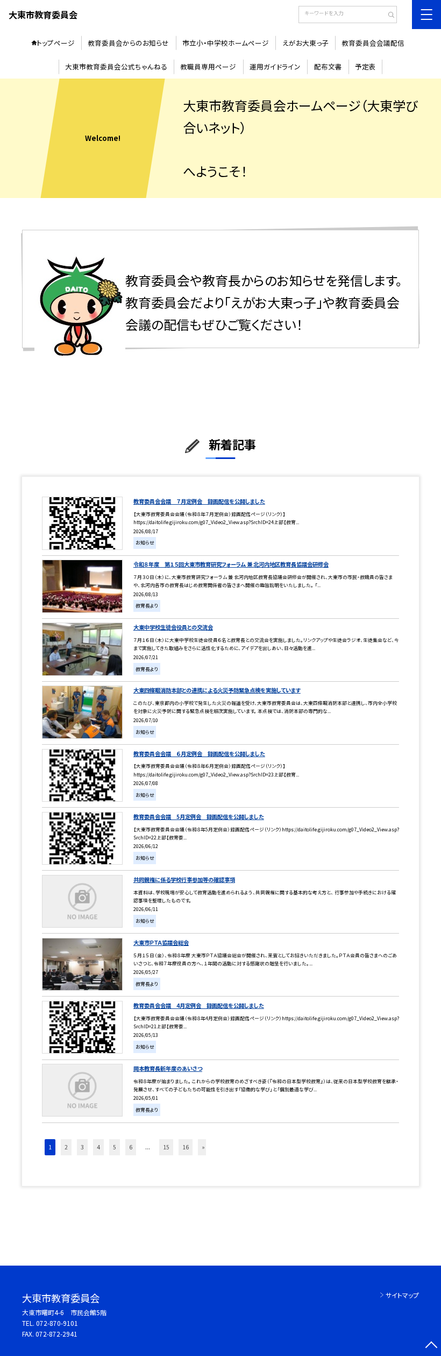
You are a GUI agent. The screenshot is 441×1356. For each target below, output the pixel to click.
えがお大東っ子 (305, 43)
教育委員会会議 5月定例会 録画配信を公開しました (198, 817)
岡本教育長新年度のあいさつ (167, 1068)
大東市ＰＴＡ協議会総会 (161, 942)
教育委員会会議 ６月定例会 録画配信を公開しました (199, 754)
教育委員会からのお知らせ (128, 43)
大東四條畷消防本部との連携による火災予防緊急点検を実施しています (217, 690)
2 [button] (66, 1147)
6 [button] (130, 1147)
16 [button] (185, 1147)
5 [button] (114, 1147)
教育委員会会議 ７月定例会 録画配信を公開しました (199, 501)
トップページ (56, 43)
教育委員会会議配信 (373, 43)
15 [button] (166, 1147)
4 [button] (98, 1147)
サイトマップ (402, 1295)
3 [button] (82, 1147)
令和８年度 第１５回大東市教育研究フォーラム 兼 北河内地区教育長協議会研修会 (231, 564)
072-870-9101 (57, 1322)
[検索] (387, 15)
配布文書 (328, 66)
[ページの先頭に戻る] (431, 1346)
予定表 (365, 66)
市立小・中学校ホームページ (225, 43)
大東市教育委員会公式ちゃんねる (116, 66)
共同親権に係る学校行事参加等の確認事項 (184, 879)
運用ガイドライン (275, 66)
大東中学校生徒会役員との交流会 (173, 627)
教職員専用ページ (208, 66)
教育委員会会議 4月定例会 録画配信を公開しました (198, 1005)
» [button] (203, 1147)
